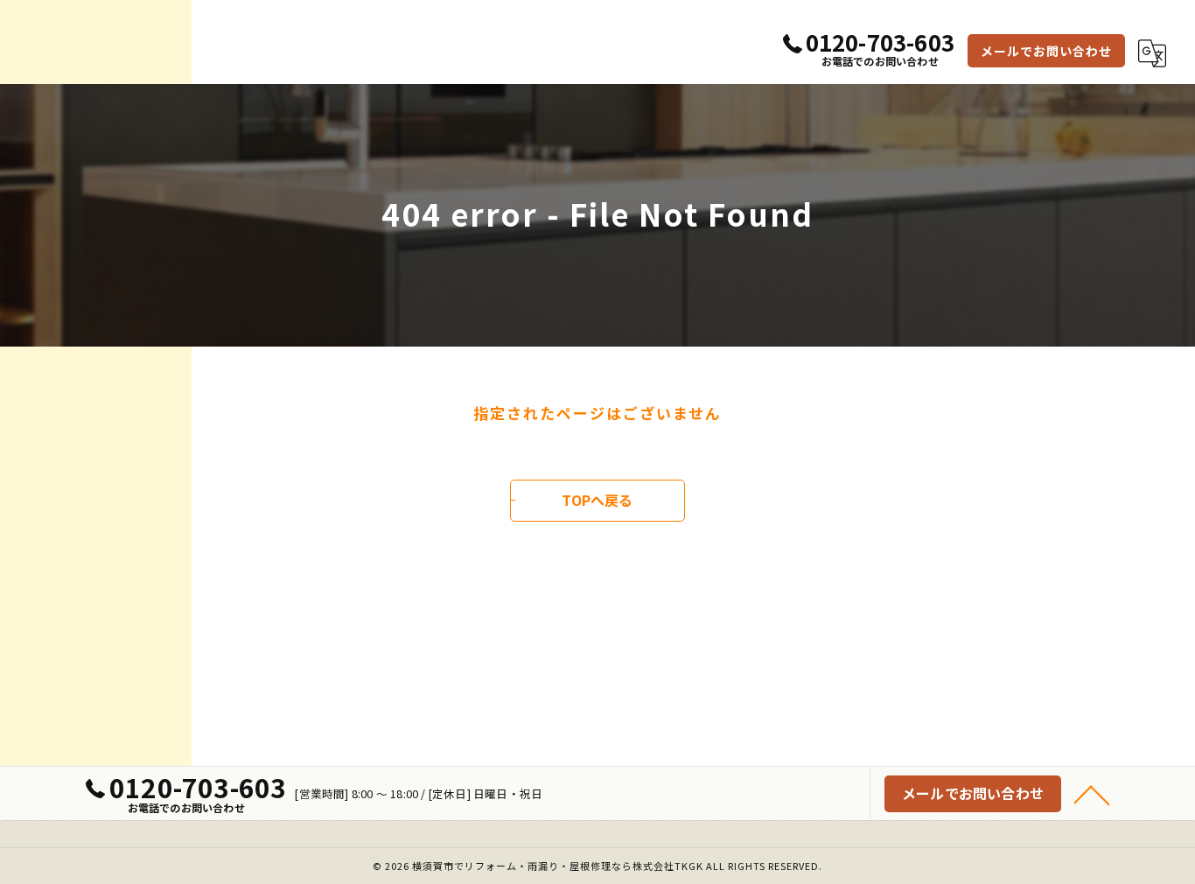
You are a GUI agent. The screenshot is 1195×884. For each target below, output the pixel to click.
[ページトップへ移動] (1091, 793)
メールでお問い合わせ (1046, 51)
